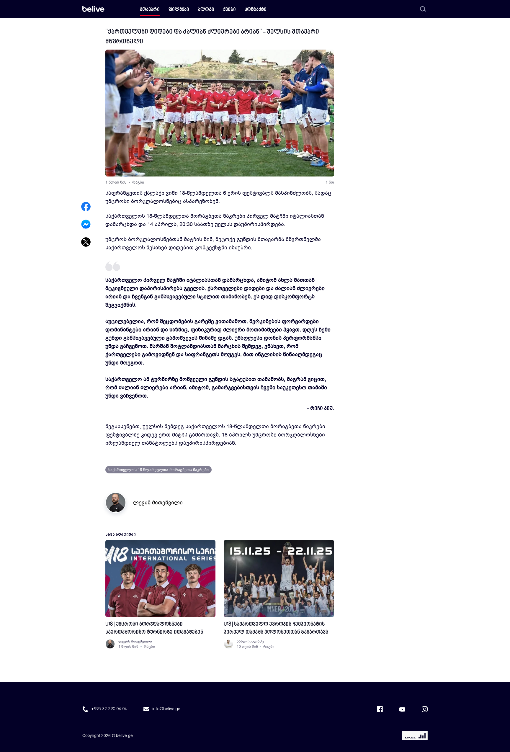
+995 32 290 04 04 (109, 709)
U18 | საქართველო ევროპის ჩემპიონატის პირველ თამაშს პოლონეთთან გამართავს (276, 628)
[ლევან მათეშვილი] (110, 644)
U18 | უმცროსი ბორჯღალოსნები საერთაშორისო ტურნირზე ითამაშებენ (154, 628)
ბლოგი (206, 9)
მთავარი (150, 9)
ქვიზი (229, 9)
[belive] (93, 8)
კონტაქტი (256, 9)
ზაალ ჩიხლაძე (250, 641)
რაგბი (138, 182)
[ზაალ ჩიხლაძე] (228, 644)
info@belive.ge (166, 709)
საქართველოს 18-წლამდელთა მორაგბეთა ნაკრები (158, 469)
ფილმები (179, 9)
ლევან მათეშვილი (158, 502)
